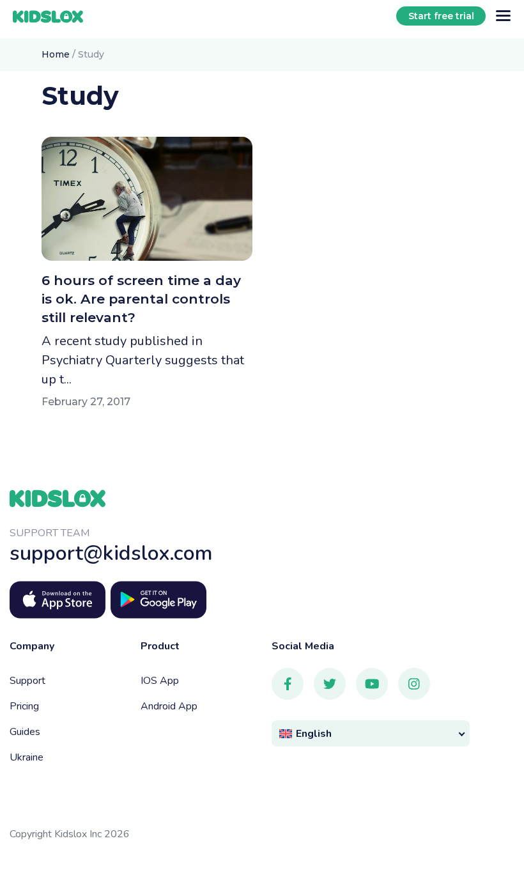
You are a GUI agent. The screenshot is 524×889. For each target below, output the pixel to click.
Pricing (24, 706)
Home (56, 54)
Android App (169, 706)
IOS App (160, 681)
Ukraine (26, 757)
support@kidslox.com (111, 553)
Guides (25, 732)
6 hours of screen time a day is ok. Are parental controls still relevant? (141, 298)
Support (27, 681)
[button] (371, 733)
